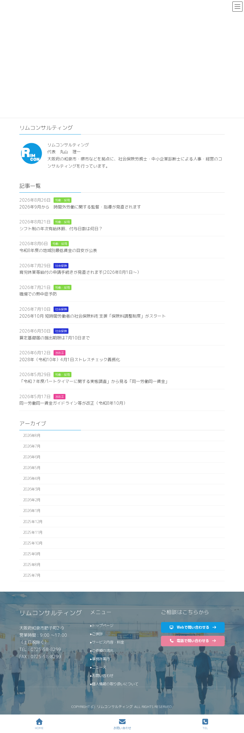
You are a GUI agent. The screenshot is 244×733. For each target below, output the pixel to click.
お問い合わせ (122, 728)
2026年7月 (31, 446)
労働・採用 (62, 200)
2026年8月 (31, 435)
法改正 (59, 353)
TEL (205, 728)
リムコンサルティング (50, 612)
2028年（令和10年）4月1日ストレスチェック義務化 (69, 359)
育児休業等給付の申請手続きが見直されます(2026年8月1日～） (80, 272)
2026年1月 (31, 511)
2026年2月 (31, 499)
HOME (39, 728)
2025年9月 (31, 553)
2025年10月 (33, 543)
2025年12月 (33, 521)
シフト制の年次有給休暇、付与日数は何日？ (61, 228)
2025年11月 (33, 532)
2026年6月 (31, 457)
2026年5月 (31, 467)
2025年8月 (31, 564)
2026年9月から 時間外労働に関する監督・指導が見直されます (80, 207)
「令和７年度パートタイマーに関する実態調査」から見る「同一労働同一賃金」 (94, 381)
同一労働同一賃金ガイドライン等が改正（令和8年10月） (73, 403)
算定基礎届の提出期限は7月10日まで (54, 338)
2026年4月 (31, 478)
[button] (193, 627)
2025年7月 (31, 575)
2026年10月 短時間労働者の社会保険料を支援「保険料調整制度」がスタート (92, 316)
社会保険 (61, 266)
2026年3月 (31, 489)
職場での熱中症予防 (38, 294)
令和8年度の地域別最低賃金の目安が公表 (58, 250)
